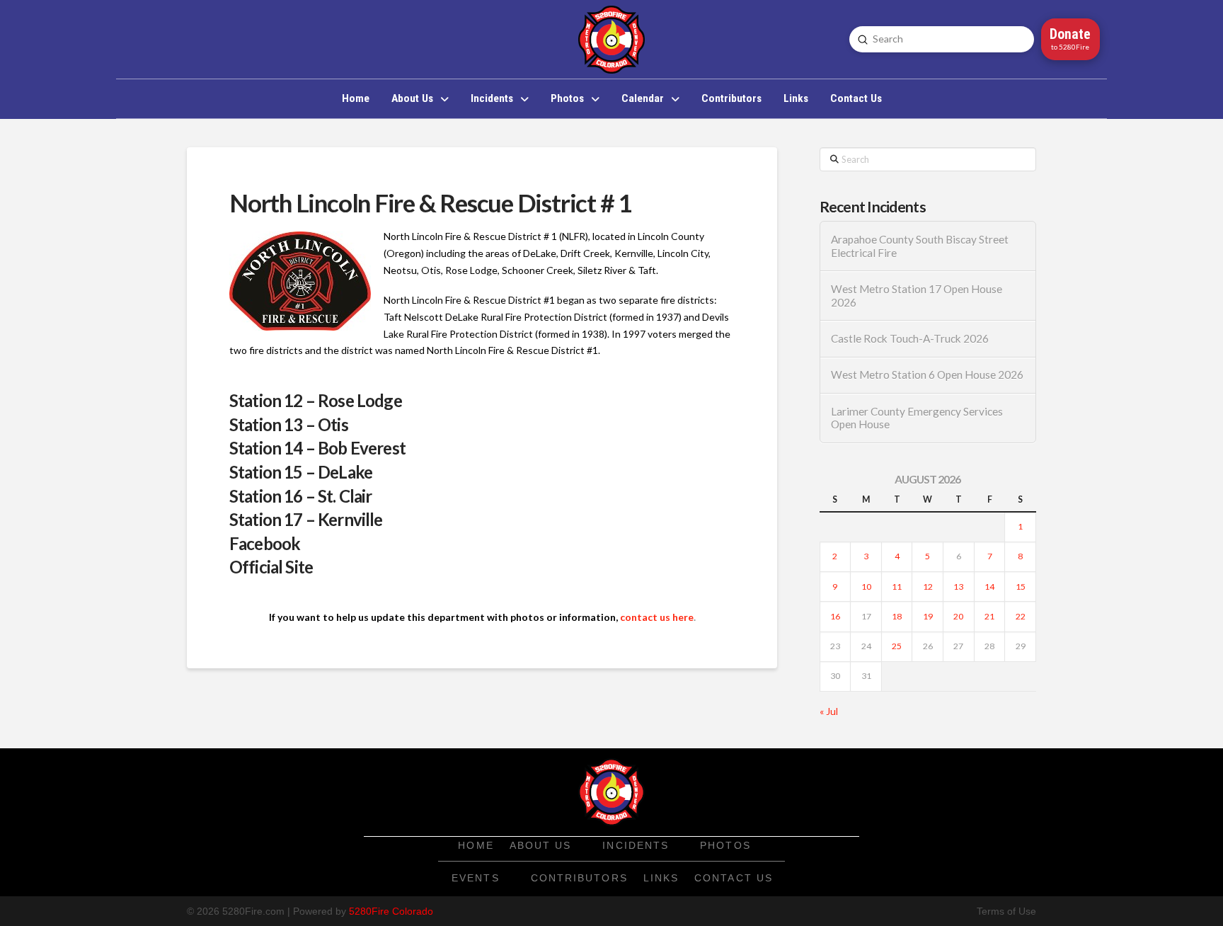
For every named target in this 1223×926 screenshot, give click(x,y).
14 (989, 586)
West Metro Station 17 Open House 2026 (916, 295)
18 (897, 616)
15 (1021, 586)
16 (835, 616)
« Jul (829, 711)
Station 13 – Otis (288, 424)
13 (958, 586)
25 (897, 646)
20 (958, 616)
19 (928, 616)
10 (866, 586)
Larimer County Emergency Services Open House (917, 418)
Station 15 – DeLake (300, 472)
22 (1021, 616)
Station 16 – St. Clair (300, 496)
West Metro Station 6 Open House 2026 (927, 374)
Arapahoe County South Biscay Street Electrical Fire (920, 246)
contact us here (657, 617)
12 (928, 586)
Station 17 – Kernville (306, 519)
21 (989, 616)
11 (897, 586)
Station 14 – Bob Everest (317, 448)
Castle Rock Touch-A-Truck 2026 (910, 338)
